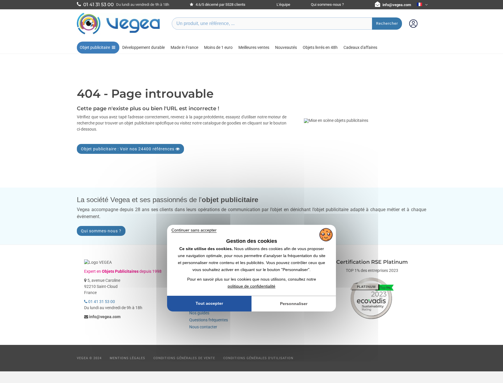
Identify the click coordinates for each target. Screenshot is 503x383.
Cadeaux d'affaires (360, 47)
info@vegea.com (396, 5)
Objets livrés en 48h (320, 47)
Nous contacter (203, 327)
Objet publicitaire (95, 47)
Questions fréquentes (208, 320)
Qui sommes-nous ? (327, 4)
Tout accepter (209, 303)
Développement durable (143, 47)
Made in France (184, 47)
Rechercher (387, 23)
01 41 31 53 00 (101, 301)
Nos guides (199, 313)
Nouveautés (286, 47)
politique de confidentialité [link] (251, 286)
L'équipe (283, 4)
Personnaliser (293, 303)
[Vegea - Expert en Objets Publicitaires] (118, 34)
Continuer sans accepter (194, 230)
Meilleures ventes (253, 47)
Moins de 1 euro (218, 47)
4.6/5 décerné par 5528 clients (220, 4)
